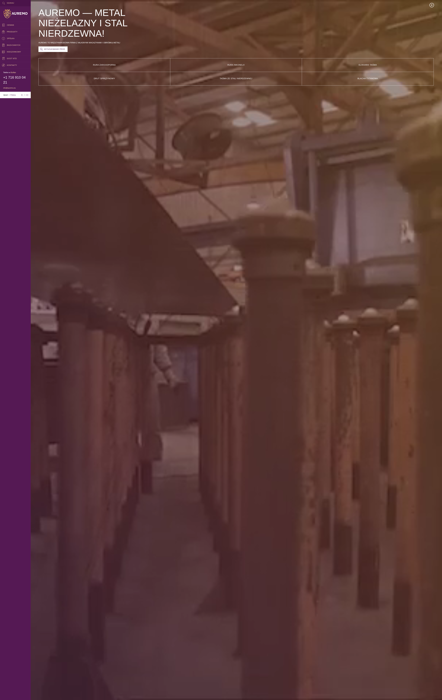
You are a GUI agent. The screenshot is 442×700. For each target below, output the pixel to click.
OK (436, 696)
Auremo (15, 13)
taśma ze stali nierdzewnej (236, 78)
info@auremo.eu (9, 88)
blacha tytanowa (368, 78)
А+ (27, 95)
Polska (13, 95)
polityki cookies (87, 696)
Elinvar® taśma (368, 65)
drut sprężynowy (104, 78)
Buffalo (13, 72)
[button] (431, 5)
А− (22, 95)
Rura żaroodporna (104, 65)
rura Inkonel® (236, 65)
